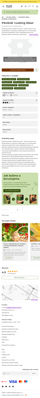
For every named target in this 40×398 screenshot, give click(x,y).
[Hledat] (33, 6)
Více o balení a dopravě (12, 190)
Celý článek (8, 258)
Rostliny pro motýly (19, 82)
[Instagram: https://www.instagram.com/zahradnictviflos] (2, 386)
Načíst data (12, 210)
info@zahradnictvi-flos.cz (13, 307)
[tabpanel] (20, 12)
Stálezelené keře (23, 85)
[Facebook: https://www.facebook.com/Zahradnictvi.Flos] (13, 386)
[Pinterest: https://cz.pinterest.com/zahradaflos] (9, 386)
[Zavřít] (39, 1)
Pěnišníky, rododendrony (9, 79)
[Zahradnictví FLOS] (7, 6)
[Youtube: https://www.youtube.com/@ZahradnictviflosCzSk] (6, 386)
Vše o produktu (33, 34)
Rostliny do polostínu (23, 79)
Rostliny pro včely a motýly (9, 85)
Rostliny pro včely (31, 82)
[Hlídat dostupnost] (36, 70)
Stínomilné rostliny (7, 88)
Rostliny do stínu (7, 82)
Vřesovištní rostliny (20, 88)
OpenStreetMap (34, 299)
